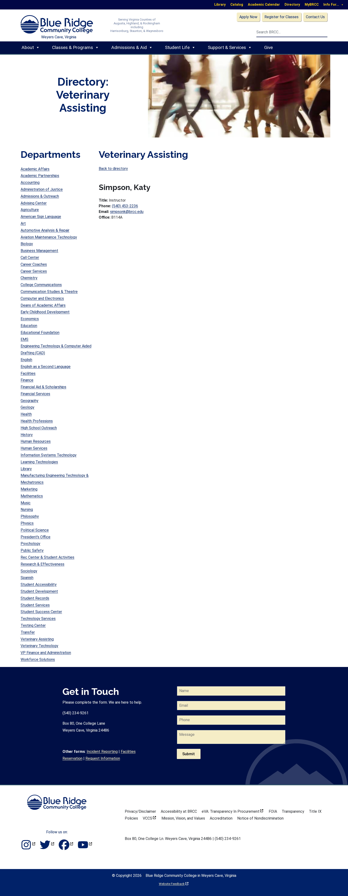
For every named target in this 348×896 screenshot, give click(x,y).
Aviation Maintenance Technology (49, 237)
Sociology (29, 571)
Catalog (236, 5)
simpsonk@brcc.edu (126, 211)
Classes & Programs (72, 47)
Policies (131, 818)
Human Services (34, 448)
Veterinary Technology (39, 646)
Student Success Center (41, 611)
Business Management (39, 250)
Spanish (27, 577)
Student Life (177, 47)
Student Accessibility (39, 584)
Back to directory (113, 168)
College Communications (41, 284)
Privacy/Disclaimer (140, 811)
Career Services (34, 271)
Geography (29, 400)
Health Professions (37, 421)
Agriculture (30, 209)
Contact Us (315, 17)
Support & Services (227, 47)
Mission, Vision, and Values (183, 818)
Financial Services (35, 394)
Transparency (293, 811)
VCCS (149, 818)
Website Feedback (173, 884)
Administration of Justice (42, 189)
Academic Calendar (264, 5)
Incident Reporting (102, 751)
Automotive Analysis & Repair (45, 230)
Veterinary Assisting (37, 639)
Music (26, 503)
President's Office (35, 537)
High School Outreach (39, 428)
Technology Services (38, 618)
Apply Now (248, 17)
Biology (27, 244)
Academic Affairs (35, 169)
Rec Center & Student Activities (47, 557)
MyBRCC (312, 5)
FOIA (273, 811)
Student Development (39, 591)
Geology (27, 407)
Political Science (35, 530)
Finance (27, 380)
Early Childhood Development (45, 312)
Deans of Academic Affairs (43, 305)
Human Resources (36, 441)
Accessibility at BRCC (179, 811)
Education (29, 325)
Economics (30, 319)
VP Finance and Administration (46, 652)
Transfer (28, 632)
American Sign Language (41, 216)
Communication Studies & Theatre (49, 291)
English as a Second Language (46, 366)
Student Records (35, 598)
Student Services (35, 605)
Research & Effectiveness (42, 564)
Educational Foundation (40, 332)
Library (220, 5)
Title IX (315, 811)
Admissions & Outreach (40, 196)
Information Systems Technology (48, 455)
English (26, 360)
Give (268, 47)
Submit (188, 754)
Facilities (28, 373)
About (28, 47)
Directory (292, 5)
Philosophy (30, 516)
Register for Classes (281, 17)
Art (23, 223)
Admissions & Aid (129, 47)
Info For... (331, 5)
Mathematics (32, 496)
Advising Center (34, 203)
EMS (24, 339)
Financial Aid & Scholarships (43, 387)
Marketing (29, 489)
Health (26, 414)
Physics (27, 523)
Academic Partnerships (40, 175)
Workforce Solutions (38, 659)
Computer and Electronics (42, 298)
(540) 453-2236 (125, 206)
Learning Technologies (39, 462)
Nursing (27, 509)
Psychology (30, 543)
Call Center (30, 257)
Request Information (102, 758)
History (27, 435)
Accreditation (221, 818)
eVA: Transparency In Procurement (232, 811)
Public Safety (32, 550)
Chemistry (29, 278)
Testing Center (33, 625)
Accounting (30, 182)
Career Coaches (34, 264)
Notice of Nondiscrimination (260, 818)
